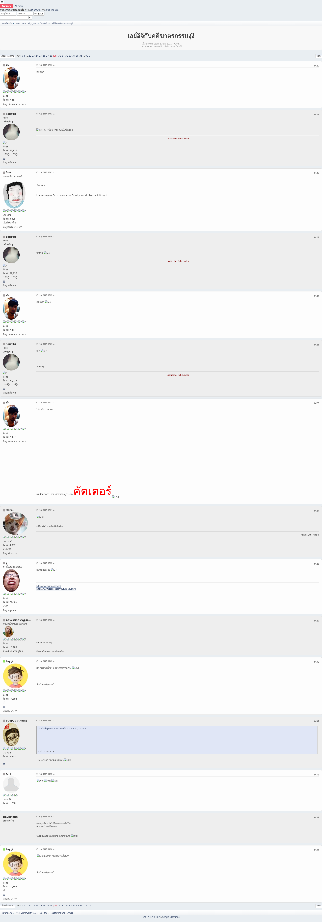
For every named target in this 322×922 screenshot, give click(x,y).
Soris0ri (11, 114)
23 (33, 55)
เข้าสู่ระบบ (36, 9)
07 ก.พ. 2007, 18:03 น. (45, 661)
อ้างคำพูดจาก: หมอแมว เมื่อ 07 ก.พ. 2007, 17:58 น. (63, 728)
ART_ (9, 774)
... (27, 55)
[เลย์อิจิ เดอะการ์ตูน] (4, 706)
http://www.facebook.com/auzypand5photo (56, 588)
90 (87, 55)
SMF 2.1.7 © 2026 (152, 916)
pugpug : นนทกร (16, 720)
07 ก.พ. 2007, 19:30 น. (45, 849)
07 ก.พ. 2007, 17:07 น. (45, 113)
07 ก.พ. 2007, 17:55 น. (45, 563)
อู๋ (7, 563)
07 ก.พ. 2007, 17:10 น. (45, 236)
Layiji (9, 661)
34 (73, 55)
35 (77, 55)
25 (40, 55)
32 (66, 55)
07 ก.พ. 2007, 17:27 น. (45, 344)
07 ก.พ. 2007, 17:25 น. (45, 295)
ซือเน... (10, 510)
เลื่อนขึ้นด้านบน (7, 905)
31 (63, 55)
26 (44, 55)
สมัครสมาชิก (52, 9)
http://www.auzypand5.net (48, 586)
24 (37, 55)
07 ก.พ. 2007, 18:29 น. (45, 816)
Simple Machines (170, 916)
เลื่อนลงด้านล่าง (7, 56)
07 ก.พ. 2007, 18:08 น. (45, 774)
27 (47, 55)
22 (30, 55)
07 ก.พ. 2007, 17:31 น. (45, 402)
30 (59, 55)
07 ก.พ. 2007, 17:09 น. (45, 172)
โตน (8, 172)
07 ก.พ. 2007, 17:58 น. (45, 620)
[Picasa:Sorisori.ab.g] (4, 158)
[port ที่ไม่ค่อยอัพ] (4, 764)
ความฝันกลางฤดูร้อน (18, 620)
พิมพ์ (318, 56)
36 (80, 55)
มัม (8, 65)
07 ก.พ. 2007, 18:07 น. (45, 720)
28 (51, 55)
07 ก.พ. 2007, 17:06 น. (45, 65)
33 (70, 55)
